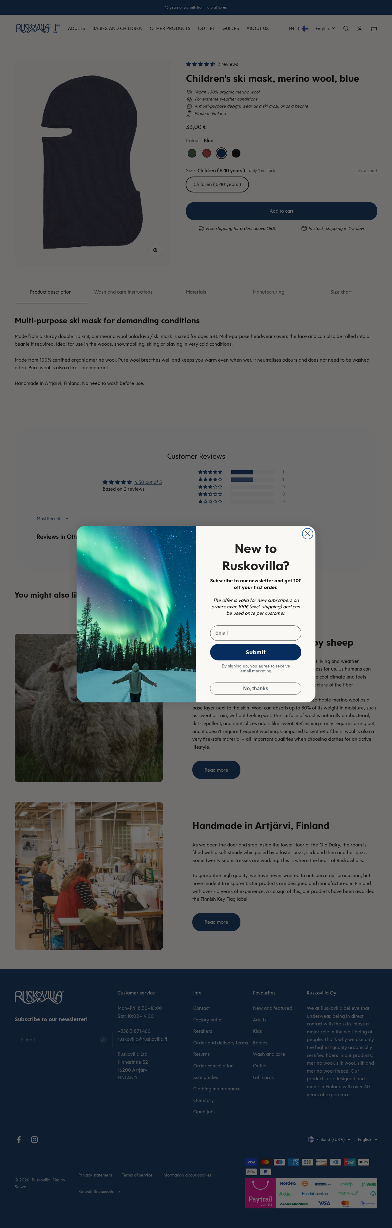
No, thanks (255, 688)
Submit (256, 652)
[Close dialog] (307, 533)
